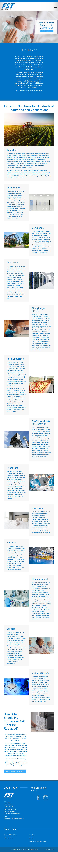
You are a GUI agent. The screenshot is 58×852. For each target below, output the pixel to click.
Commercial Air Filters (10, 835)
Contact (31, 838)
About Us (32, 835)
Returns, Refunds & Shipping (37, 841)
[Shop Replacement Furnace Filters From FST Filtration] (8, 6)
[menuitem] (55, 6)
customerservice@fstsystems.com (14, 818)
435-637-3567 (12, 809)
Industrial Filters (8, 838)
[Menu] (55, 6)
